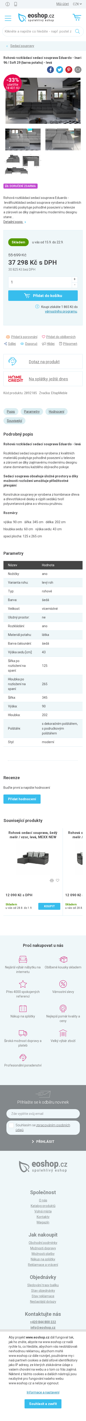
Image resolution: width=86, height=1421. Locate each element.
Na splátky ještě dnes (48, 379)
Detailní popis (13, 222)
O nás (43, 1200)
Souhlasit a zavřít (43, 1404)
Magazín (43, 1222)
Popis (11, 411)
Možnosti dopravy (43, 1248)
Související (14, 421)
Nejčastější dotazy (43, 1301)
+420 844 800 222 (43, 1322)
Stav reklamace (43, 1296)
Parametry (32, 411)
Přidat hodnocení (22, 799)
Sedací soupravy (22, 46)
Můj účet (62, 4)
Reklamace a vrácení (43, 1265)
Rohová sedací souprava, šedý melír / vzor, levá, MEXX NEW (32, 835)
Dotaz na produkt (44, 361)
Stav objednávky (43, 1290)
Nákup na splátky (43, 1259)
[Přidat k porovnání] (52, 880)
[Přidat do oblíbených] (57, 880)
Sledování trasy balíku (43, 1285)
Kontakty (43, 1217)
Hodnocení (56, 411)
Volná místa (43, 1211)
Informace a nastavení (43, 1392)
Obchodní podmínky (43, 1243)
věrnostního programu (61, 311)
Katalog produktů (43, 1206)
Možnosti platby (43, 1254)
